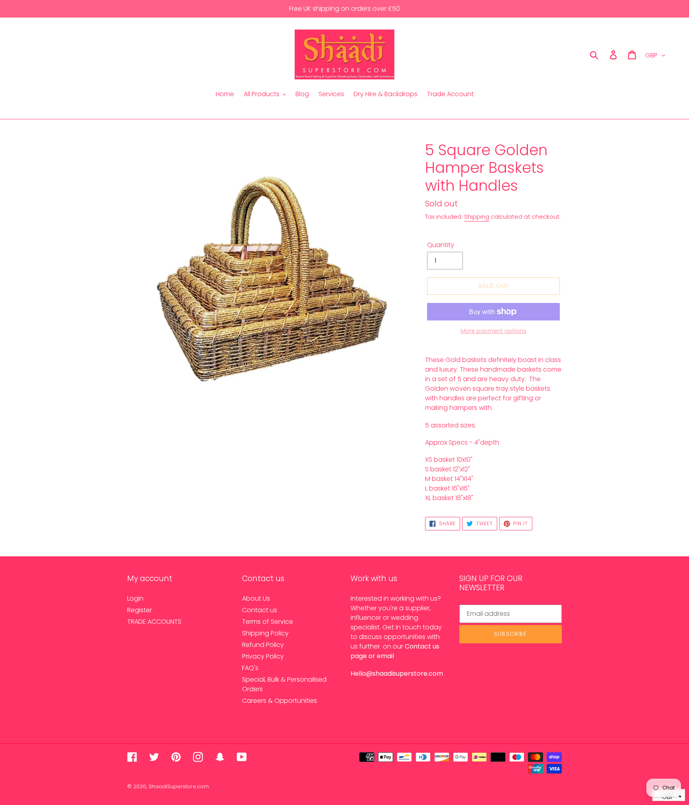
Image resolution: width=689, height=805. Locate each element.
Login (135, 598)
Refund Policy (263, 644)
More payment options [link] (493, 331)
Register (139, 610)
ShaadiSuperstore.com (179, 786)
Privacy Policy (263, 656)
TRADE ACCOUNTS (154, 621)
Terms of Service (267, 621)
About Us (256, 598)
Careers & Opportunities (279, 700)
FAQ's (250, 667)
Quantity (440, 244)
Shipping (476, 216)
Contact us (259, 610)
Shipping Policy (265, 633)
